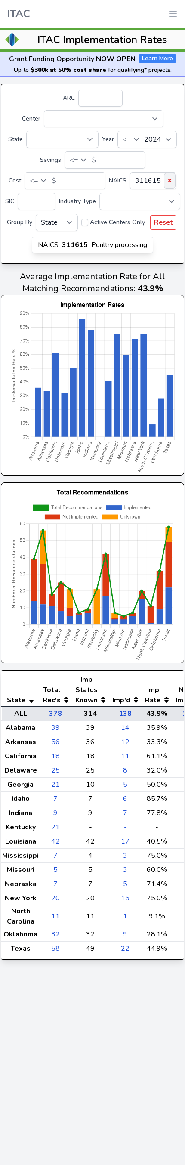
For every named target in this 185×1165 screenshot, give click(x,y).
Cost (15, 180)
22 (125, 948)
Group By (19, 222)
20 (55, 898)
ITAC (18, 14)
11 (125, 756)
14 (125, 727)
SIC (9, 201)
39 (55, 727)
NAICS (117, 180)
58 (55, 948)
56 (55, 742)
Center (31, 118)
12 (125, 742)
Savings (50, 160)
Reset (163, 222)
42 (55, 841)
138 (125, 713)
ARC (69, 98)
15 (125, 898)
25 (55, 770)
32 (55, 934)
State (15, 139)
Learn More (157, 58)
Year (108, 139)
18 (55, 756)
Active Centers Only (117, 222)
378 (55, 713)
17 (125, 841)
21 (55, 784)
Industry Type (77, 201)
